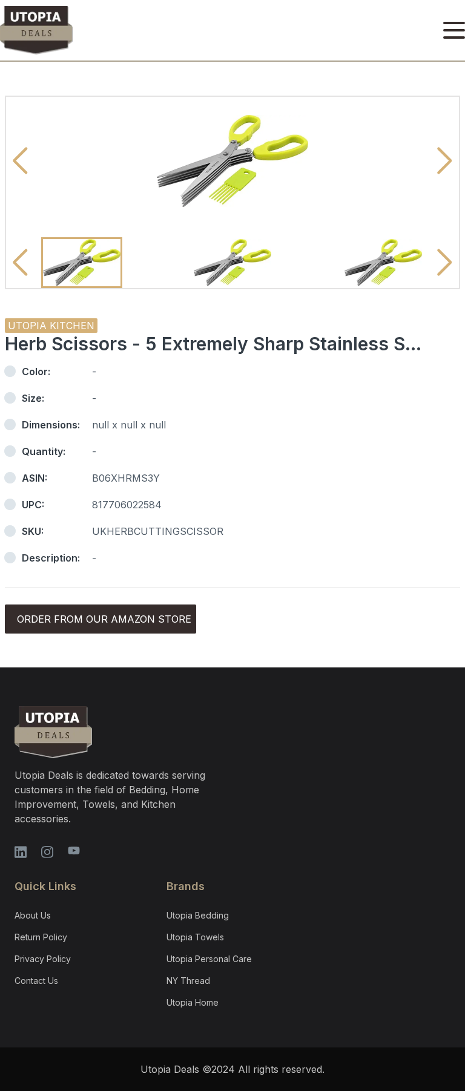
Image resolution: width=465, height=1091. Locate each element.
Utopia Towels (195, 937)
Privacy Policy (43, 959)
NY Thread (188, 980)
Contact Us (36, 980)
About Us (33, 915)
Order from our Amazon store (104, 619)
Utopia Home (193, 1002)
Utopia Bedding (198, 915)
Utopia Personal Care (209, 959)
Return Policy (41, 937)
